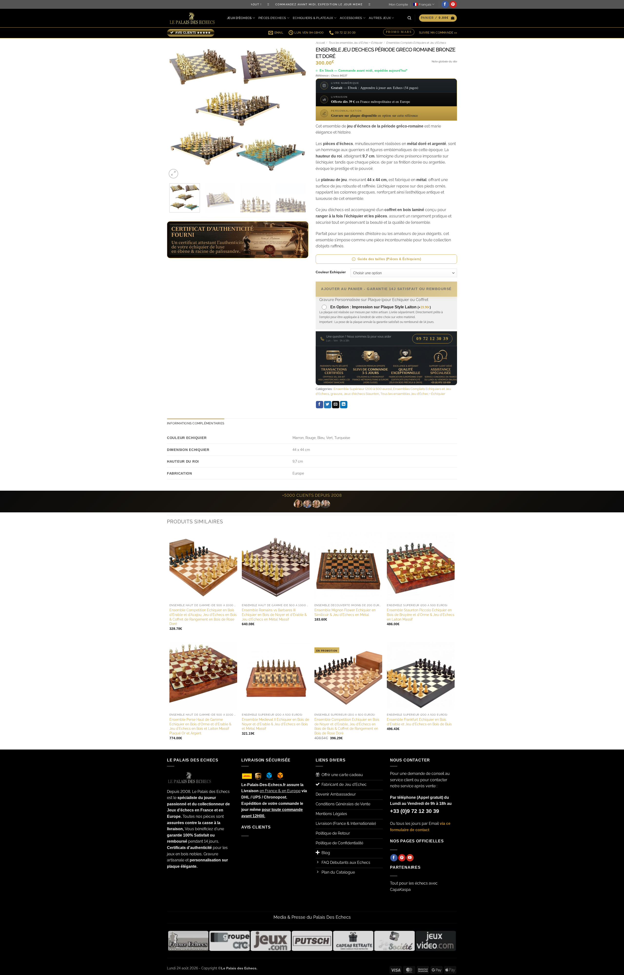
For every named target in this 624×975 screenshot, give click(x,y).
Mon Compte (398, 4)
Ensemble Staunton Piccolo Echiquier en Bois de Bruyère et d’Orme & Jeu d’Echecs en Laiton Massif (420, 614)
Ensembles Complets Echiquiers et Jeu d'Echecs (416, 42)
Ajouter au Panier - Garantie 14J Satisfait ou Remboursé (386, 289)
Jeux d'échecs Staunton (361, 394)
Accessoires (351, 18)
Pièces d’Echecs (272, 18)
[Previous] (176, 109)
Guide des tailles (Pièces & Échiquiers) (389, 259)
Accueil (320, 42)
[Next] (299, 109)
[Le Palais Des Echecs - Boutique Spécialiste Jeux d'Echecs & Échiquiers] (193, 18)
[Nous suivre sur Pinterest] (453, 4)
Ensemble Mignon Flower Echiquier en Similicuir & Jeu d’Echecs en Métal (345, 612)
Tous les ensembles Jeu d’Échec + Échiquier (355, 42)
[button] (438, 18)
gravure (336, 394)
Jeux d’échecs (239, 18)
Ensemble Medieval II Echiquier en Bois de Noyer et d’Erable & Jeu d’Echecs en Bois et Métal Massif (275, 724)
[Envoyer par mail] (335, 404)
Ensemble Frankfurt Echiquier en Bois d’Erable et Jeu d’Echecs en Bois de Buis (419, 721)
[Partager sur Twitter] (327, 404)
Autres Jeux (380, 18)
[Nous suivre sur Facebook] (445, 4)
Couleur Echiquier (331, 272)
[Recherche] (409, 18)
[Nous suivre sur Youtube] (410, 857)
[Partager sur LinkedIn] (343, 404)
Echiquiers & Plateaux (313, 18)
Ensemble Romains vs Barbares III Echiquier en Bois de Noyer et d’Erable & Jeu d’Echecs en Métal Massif (274, 614)
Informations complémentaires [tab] (195, 423)
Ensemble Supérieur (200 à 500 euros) (363, 389)
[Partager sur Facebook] (319, 404)
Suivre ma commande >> (438, 32)
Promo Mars (399, 32)
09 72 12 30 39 (432, 338)
